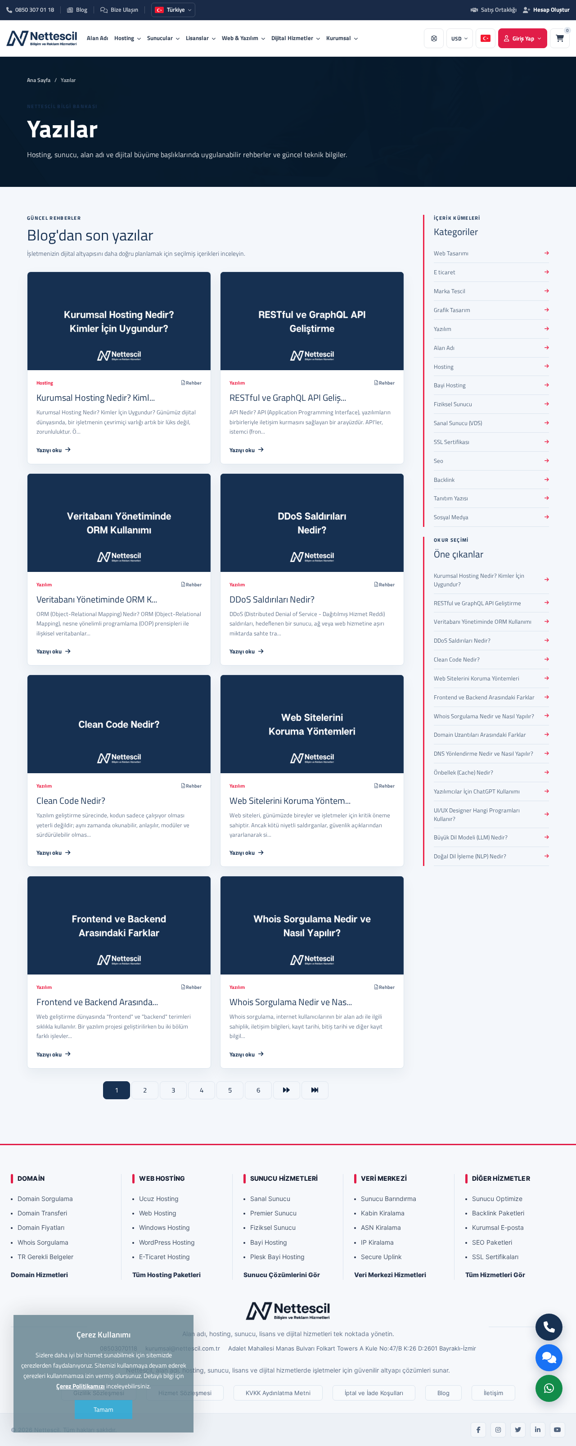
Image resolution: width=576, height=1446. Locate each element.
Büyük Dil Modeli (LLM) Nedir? (471, 837)
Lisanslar (197, 37)
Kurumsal (338, 37)
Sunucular (160, 37)
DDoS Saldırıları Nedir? (272, 599)
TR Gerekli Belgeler (45, 1256)
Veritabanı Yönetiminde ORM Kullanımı (482, 621)
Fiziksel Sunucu (453, 403)
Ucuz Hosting (159, 1198)
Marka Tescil (449, 290)
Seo (438, 460)
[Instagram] (498, 1429)
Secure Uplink (381, 1256)
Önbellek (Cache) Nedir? (463, 772)
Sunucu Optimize (497, 1198)
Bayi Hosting (450, 385)
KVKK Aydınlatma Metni (278, 1392)
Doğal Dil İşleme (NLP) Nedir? (470, 856)
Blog (443, 1392)
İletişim (493, 1392)
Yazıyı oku (49, 449)
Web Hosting (157, 1213)
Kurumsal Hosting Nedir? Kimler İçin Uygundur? (479, 580)
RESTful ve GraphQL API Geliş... (288, 397)
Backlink (444, 479)
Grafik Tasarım (452, 309)
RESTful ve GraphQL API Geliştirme (477, 602)
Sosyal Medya (451, 516)
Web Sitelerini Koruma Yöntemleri (476, 678)
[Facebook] (478, 1429)
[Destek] (434, 38)
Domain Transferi (42, 1213)
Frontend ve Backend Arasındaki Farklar (484, 697)
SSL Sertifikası (451, 441)
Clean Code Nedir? (70, 800)
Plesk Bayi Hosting (277, 1256)
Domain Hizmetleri (39, 1274)
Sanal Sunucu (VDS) (458, 422)
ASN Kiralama (381, 1227)
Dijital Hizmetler (292, 37)
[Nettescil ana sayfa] (41, 38)
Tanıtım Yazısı (451, 498)
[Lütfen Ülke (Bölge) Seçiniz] (485, 38)
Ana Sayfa (38, 80)
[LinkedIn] (537, 1429)
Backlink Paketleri (498, 1213)
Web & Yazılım (240, 37)
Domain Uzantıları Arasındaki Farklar (480, 734)
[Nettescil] (288, 1310)
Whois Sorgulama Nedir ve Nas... (291, 1002)
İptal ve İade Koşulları (374, 1392)
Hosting (124, 37)
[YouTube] (557, 1429)
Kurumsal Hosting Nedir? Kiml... (95, 397)
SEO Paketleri (492, 1242)
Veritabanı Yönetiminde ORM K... (96, 599)
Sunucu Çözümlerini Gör (281, 1274)
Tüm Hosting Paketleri (166, 1274)
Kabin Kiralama (383, 1213)
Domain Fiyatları (41, 1227)
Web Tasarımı (451, 253)
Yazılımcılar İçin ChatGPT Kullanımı (477, 791)
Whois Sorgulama (43, 1242)
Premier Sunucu (273, 1213)
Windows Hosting (164, 1227)
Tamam (103, 1409)
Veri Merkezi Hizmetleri (390, 1274)
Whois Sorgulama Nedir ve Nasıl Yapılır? (484, 716)
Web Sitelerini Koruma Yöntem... (290, 800)
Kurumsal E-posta (498, 1227)
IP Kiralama (377, 1242)
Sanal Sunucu (270, 1198)
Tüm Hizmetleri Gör (495, 1274)
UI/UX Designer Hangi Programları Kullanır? (477, 814)
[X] (518, 1429)
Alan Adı (97, 37)
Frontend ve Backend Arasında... (97, 1002)
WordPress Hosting (167, 1242)
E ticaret (444, 272)
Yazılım (237, 382)
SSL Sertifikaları (495, 1256)
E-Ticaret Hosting (164, 1256)
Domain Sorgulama (45, 1198)
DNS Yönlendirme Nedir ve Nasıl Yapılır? (483, 753)
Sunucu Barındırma (388, 1198)
